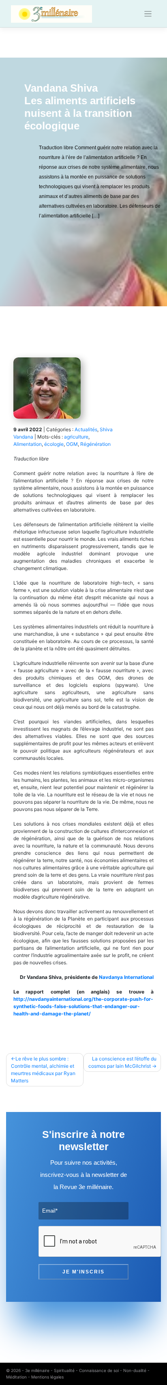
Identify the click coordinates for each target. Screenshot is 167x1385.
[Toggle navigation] (148, 14)
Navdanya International (126, 977)
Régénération (95, 444)
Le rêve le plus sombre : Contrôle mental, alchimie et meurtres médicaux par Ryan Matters (43, 1070)
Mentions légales (47, 1376)
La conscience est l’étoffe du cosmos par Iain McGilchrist (122, 1062)
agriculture (76, 437)
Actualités (86, 429)
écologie (54, 444)
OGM (72, 444)
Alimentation (27, 444)
